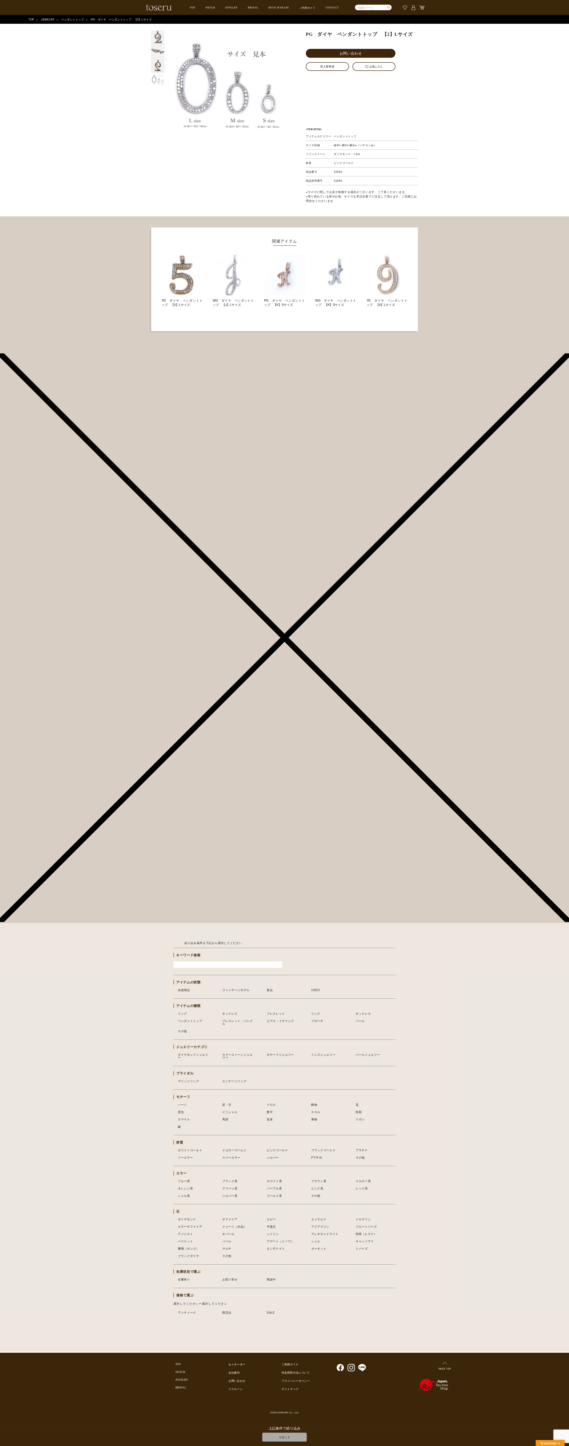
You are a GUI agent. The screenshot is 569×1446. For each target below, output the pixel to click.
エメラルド (318, 1219)
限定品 (226, 1312)
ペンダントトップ (72, 19)
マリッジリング (188, 1081)
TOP (192, 7)
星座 (270, 1119)
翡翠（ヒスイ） (366, 1233)
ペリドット (185, 1241)
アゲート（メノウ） (280, 1241)
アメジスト (185, 1233)
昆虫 (181, 1111)
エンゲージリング (234, 1081)
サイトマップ (290, 1389)
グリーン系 (229, 1188)
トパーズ (362, 1248)
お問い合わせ (351, 53)
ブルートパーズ (366, 1226)
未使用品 (184, 989)
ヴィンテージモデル (236, 989)
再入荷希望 (327, 66)
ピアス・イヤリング (280, 1020)
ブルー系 (184, 1180)
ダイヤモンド (187, 1219)
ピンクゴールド (277, 1150)
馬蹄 (225, 1119)
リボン (360, 1119)
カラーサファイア (190, 1226)
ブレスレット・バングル (237, 1022)
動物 (314, 1104)
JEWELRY (231, 7)
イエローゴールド (234, 1150)
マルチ (226, 1248)
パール (360, 1020)
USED (315, 989)
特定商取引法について (296, 1372)
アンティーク (187, 1312)
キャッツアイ (365, 1241)
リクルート (235, 1389)
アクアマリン (320, 1226)
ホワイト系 (274, 1180)
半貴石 (271, 1226)
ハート (182, 1104)
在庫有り (184, 1279)
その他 (182, 1031)
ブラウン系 (318, 1180)
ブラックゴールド (323, 1150)
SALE (271, 1312)
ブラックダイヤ (188, 1255)
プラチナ (362, 1150)
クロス (271, 1104)
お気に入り (376, 66)
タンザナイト (276, 1248)
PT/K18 (316, 1157)
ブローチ (317, 1020)
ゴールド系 (274, 1195)
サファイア (229, 1219)
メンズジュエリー (323, 1054)
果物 (314, 1119)
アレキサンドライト (325, 1233)
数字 (270, 1111)
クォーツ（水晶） (234, 1226)
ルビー (271, 1219)
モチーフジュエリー (280, 1054)
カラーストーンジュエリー (237, 1056)
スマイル (184, 1119)
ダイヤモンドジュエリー (193, 1056)
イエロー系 (363, 1180)
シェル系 (184, 1195)
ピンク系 (317, 1188)
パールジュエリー (368, 1054)
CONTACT (332, 7)
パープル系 (274, 1188)
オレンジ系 (185, 1188)
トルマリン (363, 1219)
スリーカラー (231, 1157)
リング (182, 1013)
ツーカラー (185, 1157)
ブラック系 (229, 1180)
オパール (228, 1233)
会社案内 (234, 1372)
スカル (315, 1111)
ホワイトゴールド (190, 1150)
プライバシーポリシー (296, 1380)
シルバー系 (229, 1195)
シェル (315, 1241)
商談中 (271, 1279)
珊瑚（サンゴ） (188, 1248)
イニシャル (229, 1111)
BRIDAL (253, 7)
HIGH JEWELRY (278, 7)
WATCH (210, 7)
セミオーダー (236, 1364)
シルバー (273, 1157)
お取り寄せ (229, 1279)
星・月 (226, 1104)
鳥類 (359, 1111)
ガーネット (318, 1248)
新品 (270, 989)
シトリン (273, 1233)
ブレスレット (276, 1013)
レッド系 (362, 1188)
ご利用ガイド (307, 7)
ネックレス (229, 1013)
